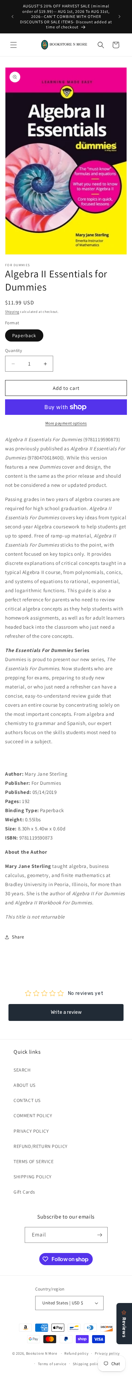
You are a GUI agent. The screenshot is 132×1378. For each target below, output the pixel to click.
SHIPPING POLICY (33, 1177)
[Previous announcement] (12, 16)
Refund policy (76, 1353)
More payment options (66, 423)
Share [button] (18, 937)
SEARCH (22, 1070)
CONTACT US (27, 1100)
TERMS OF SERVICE (34, 1161)
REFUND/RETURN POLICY (41, 1146)
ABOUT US (25, 1085)
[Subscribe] (99, 1235)
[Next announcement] (119, 16)
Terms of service (52, 1363)
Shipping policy (87, 1363)
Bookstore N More (41, 1353)
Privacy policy (107, 1353)
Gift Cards (24, 1192)
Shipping (12, 311)
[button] (13, 44)
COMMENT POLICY (33, 1115)
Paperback (24, 335)
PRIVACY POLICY (31, 1131)
